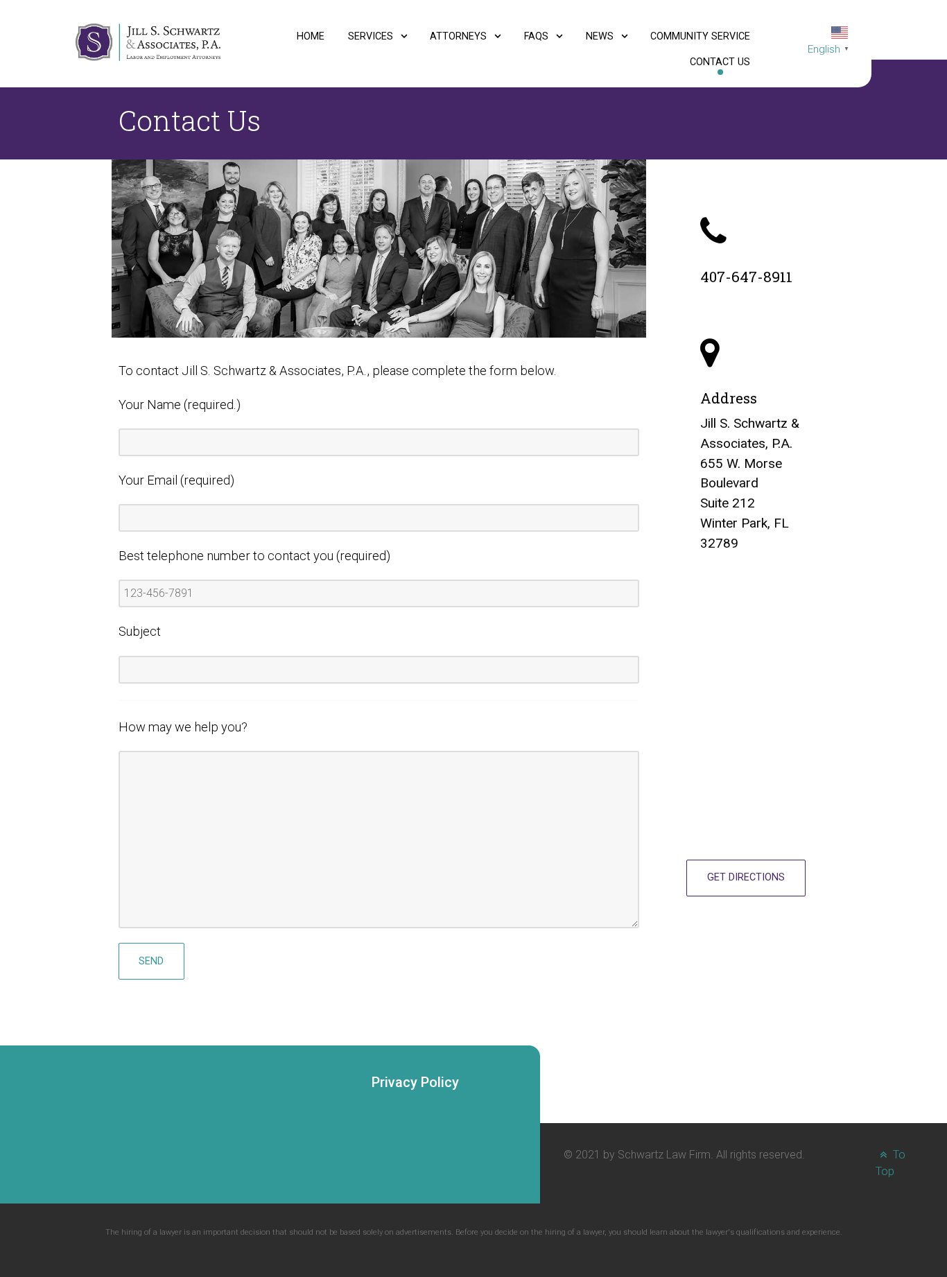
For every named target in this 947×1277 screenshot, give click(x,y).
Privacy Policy (415, 1082)
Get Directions (746, 877)
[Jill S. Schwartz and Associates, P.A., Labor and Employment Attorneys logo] (148, 41)
